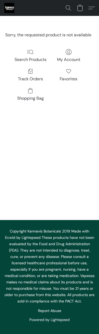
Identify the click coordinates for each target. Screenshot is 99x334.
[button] (9, 8)
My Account (68, 59)
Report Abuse (49, 310)
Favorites (68, 79)
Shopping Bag (30, 98)
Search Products (30, 59)
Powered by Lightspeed (49, 319)
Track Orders (30, 79)
